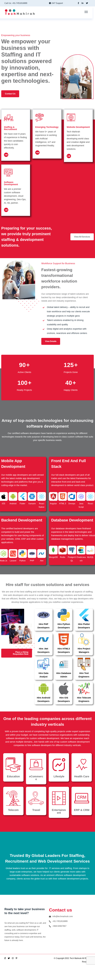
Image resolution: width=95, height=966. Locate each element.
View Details (50, 341)
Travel (36, 810)
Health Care (81, 776)
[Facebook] (5, 958)
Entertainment (59, 811)
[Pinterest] (16, 958)
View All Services (82, 237)
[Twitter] (9, 958)
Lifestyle (59, 776)
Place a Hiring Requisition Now (20, 653)
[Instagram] (13, 958)
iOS (3, 504)
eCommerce (36, 778)
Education (13, 776)
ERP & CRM (81, 810)
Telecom (13, 810)
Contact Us (10, 94)
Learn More (16, 157)
